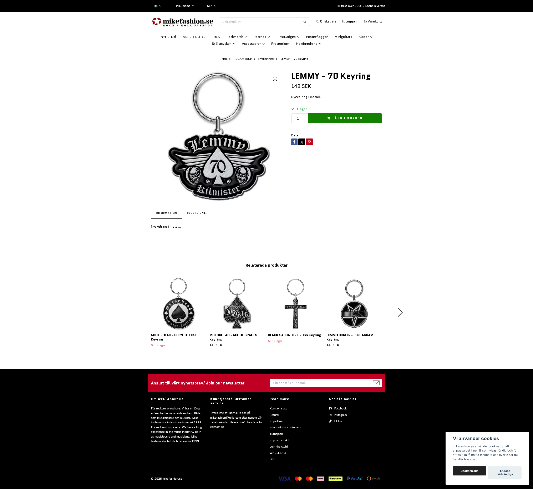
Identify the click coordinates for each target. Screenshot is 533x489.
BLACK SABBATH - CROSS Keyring (294, 349)
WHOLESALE (278, 467)
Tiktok (337, 436)
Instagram (340, 429)
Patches (260, 51)
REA (217, 51)
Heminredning (307, 58)
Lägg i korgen (348, 133)
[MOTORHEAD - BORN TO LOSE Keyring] (178, 318)
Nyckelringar (266, 73)
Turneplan (276, 448)
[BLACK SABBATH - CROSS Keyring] (295, 318)
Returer (274, 429)
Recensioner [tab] (197, 228)
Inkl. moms (183, 6)
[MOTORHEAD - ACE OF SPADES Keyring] (237, 318)
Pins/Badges (286, 51)
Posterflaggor (317, 51)
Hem (225, 73)
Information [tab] (166, 228)
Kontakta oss (278, 423)
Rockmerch (235, 51)
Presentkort (280, 58)
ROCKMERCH (243, 73)
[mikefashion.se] (208, 26)
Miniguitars (343, 51)
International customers (285, 442)
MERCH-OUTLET (195, 51)
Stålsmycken (222, 58)
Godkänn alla (469, 471)
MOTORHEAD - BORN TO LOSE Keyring (174, 351)
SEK (210, 6)
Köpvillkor (276, 436)
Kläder (364, 51)
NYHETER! (168, 51)
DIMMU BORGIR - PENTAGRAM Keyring (349, 351)
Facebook (340, 423)
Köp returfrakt (279, 455)
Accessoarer (251, 58)
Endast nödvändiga (505, 472)
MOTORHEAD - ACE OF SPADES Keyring (233, 351)
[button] (400, 326)
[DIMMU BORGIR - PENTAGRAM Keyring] (354, 318)
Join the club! (279, 461)
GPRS (273, 474)
